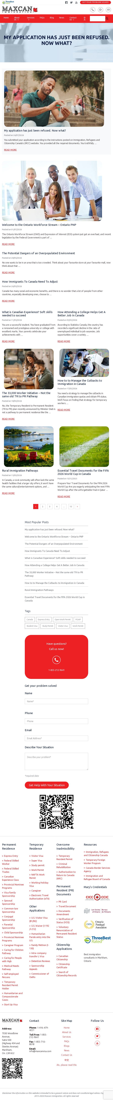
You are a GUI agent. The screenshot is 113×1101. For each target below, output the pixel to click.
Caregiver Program (13, 945)
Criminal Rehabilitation (64, 865)
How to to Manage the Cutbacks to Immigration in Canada (80, 382)
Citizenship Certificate (63, 966)
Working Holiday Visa (39, 884)
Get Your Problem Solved (95, 2)
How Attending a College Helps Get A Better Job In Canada (82, 313)
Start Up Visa (11, 1004)
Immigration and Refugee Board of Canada (97, 877)
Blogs (66, 1046)
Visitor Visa (63, 626)
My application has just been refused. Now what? (35, 130)
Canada (30, 619)
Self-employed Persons (10, 975)
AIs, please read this (67, 1065)
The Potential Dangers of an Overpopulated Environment (38, 253)
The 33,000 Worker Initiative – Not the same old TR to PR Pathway (26, 394)
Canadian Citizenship (62, 958)
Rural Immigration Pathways (20, 470)
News (61, 18)
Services (30, 18)
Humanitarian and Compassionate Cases (12, 996)
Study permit (38, 865)
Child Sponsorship (13, 932)
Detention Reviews (40, 961)
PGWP (78, 619)
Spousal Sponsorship (8, 902)
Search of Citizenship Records (67, 974)
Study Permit (47, 626)
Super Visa (36, 860)
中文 (85, 19)
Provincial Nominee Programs (13, 886)
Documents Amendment (63, 913)
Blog (52, 18)
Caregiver (36, 890)
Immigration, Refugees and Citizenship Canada (96, 853)
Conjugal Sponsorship (8, 918)
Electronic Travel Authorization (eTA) (39, 897)
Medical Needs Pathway (10, 967)
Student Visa (32, 626)
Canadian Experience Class (10, 878)
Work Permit (78, 626)
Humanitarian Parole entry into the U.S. (39, 937)
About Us (17, 19)
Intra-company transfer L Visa (37, 955)
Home (6, 18)
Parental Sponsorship (8, 926)
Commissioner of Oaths (39, 975)
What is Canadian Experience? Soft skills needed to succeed (55, 558)
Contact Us (73, 19)
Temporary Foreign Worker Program (94, 861)
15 (71, 506)
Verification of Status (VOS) (65, 921)
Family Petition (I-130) (39, 947)
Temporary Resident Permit (64, 857)
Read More (10, 150)
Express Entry (44, 619)
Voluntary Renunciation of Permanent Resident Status (67, 932)
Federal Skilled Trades (10, 870)
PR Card (62, 901)
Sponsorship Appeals (36, 967)
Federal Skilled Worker (10, 862)
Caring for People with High (12, 959)
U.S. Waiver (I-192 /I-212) (39, 927)
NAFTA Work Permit (37, 876)
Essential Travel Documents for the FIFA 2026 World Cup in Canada (83, 472)
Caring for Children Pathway (12, 951)
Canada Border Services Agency (97, 869)
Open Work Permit (63, 619)
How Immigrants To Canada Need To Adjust (30, 281)
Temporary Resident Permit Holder (10, 985)
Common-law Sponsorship (10, 910)
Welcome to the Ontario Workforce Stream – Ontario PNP (39, 224)
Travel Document (67, 906)
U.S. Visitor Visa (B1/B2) (38, 919)
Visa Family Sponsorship (9, 894)
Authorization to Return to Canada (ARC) (66, 875)
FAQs (42, 18)
